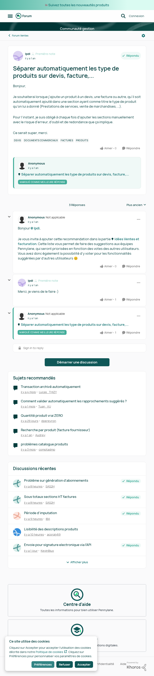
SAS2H (50, 486)
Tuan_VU (44, 406)
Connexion (136, 16)
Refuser (64, 664)
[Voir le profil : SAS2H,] (17, 483)
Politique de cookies (49, 652)
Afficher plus (79, 562)
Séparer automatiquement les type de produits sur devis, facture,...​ (75, 174)
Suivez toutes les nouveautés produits (78, 5)
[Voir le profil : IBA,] (17, 516)
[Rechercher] (123, 16)
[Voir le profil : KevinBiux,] (17, 548)
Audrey (40, 435)
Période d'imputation (40, 513)
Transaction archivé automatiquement (51, 387)
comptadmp (47, 449)
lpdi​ (37, 228)
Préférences (43, 664)
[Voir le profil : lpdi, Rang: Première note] (18, 56)
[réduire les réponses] (9, 216)
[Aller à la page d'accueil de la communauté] (24, 16)
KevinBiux (47, 551)
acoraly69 (54, 534)
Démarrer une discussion (77, 362)
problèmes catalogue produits (44, 444)
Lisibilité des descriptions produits (51, 529)
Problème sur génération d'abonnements (56, 480)
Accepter (83, 664)
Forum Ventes (20, 35)
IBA (48, 519)
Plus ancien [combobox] (136, 205)
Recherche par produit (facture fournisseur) (55, 430)
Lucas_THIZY (48, 392)
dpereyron (48, 421)
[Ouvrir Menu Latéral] (10, 16)
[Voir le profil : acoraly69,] (17, 532)
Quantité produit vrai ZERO (42, 416)
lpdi (27, 54)
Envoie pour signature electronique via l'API (57, 545)
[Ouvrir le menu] (143, 35)
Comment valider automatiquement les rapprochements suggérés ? (74, 401)
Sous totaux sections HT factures (50, 497)
